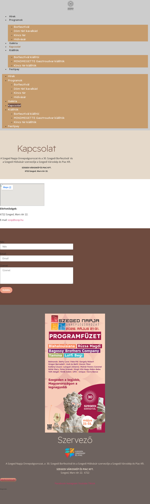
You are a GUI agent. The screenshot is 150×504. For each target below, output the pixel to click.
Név (2, 242)
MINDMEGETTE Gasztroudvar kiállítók (39, 61)
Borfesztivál (21, 27)
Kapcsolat (15, 46)
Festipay (14, 69)
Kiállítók (14, 50)
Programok (16, 19)
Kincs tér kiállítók (25, 65)
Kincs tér (20, 35)
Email (3, 254)
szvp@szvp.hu (15, 220)
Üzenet (4, 265)
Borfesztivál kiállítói (26, 57)
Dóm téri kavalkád (26, 31)
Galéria (13, 43)
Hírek (12, 16)
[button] (75, 489)
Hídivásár (20, 39)
